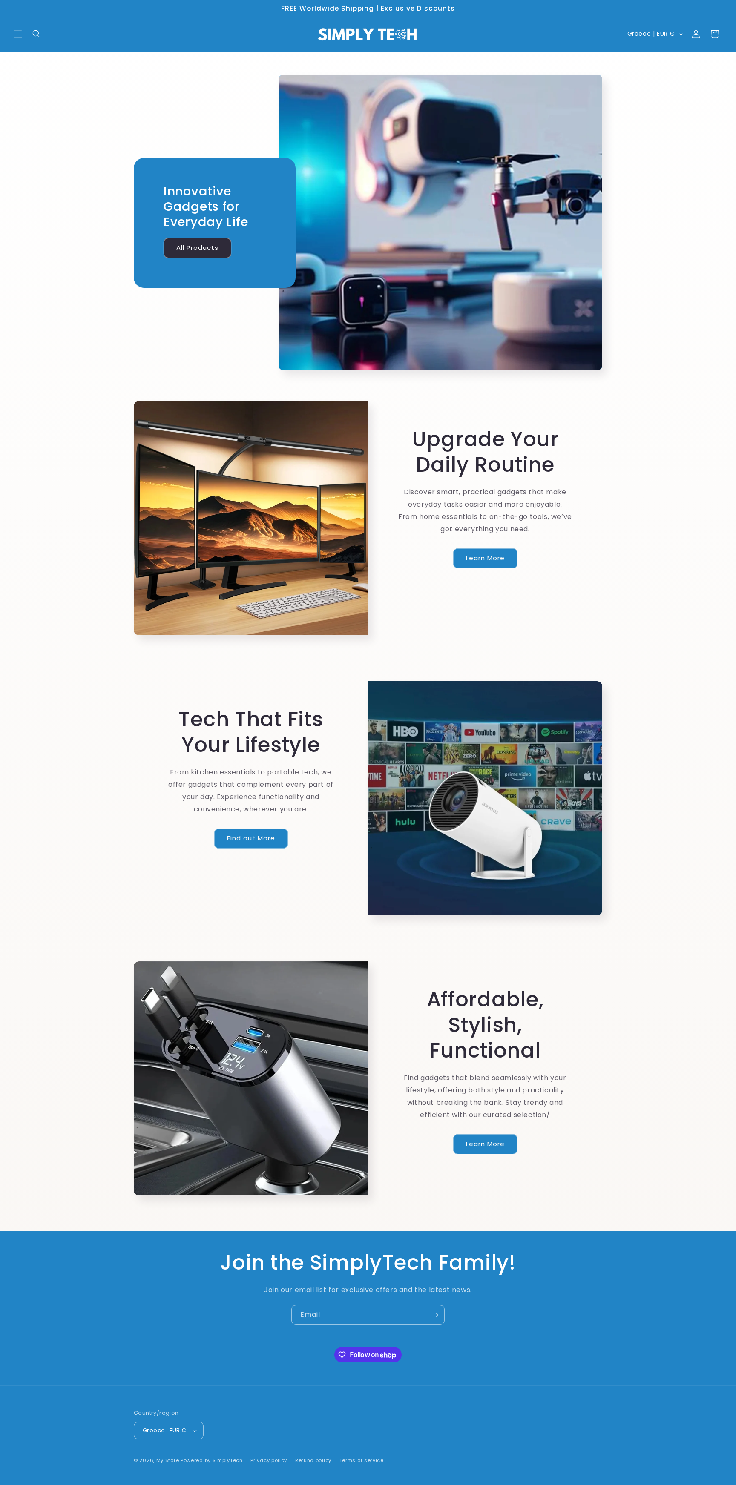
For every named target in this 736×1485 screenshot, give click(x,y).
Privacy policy (268, 1460)
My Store (167, 1460)
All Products (197, 247)
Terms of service (361, 1460)
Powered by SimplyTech (212, 1460)
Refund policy (313, 1460)
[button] (18, 34)
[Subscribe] (435, 1315)
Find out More (251, 838)
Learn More (485, 557)
